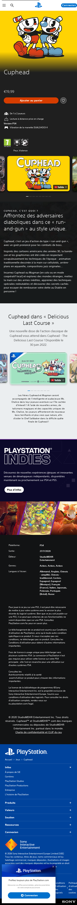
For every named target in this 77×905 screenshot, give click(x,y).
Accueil (8, 759)
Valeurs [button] (9, 810)
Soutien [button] (9, 817)
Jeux (18, 759)
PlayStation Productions (16, 785)
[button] (38, 173)
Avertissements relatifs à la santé (25, 674)
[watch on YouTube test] (60, 187)
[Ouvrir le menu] (4, 5)
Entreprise (10, 789)
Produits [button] (10, 802)
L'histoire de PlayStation (17, 794)
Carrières (9, 776)
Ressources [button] (12, 824)
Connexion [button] (11, 832)
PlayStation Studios (14, 781)
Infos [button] (8, 767)
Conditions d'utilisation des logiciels (60, 887)
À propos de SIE (12, 772)
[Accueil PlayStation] (38, 5)
